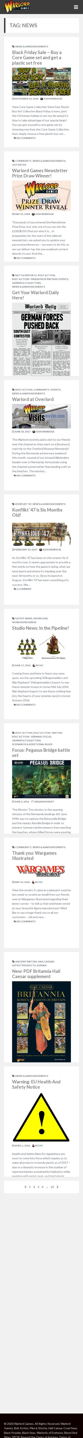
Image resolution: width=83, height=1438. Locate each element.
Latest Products (24, 965)
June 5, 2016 (21, 801)
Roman (41, 965)
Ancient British (26, 961)
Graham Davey (44, 801)
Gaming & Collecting (26, 282)
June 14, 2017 (22, 431)
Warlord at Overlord (33, 399)
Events (63, 279)
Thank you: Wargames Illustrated (34, 855)
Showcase (40, 618)
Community (23, 160)
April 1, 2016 (22, 1145)
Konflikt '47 (23, 503)
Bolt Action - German (27, 736)
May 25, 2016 (22, 882)
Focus (47, 736)
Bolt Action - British (47, 732)
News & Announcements (31, 46)
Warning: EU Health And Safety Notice (36, 1084)
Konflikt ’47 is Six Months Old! (37, 512)
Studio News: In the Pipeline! (40, 628)
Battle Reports (26, 275)
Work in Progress (24, 622)
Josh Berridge (52, 98)
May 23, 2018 (22, 214)
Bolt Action (46, 275)
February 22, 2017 (25, 549)
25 (52, 1187)
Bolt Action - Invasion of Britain (34, 279)
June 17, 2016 (22, 665)
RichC (39, 665)
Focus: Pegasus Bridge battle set (41, 752)
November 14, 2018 (26, 98)
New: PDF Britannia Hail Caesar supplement (36, 973)
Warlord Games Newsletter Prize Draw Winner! (40, 173)
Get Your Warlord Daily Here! (35, 295)
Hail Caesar (46, 961)
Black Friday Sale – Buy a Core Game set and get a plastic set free (37, 58)
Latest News (23, 618)
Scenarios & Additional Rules (32, 744)
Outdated (19, 164)
